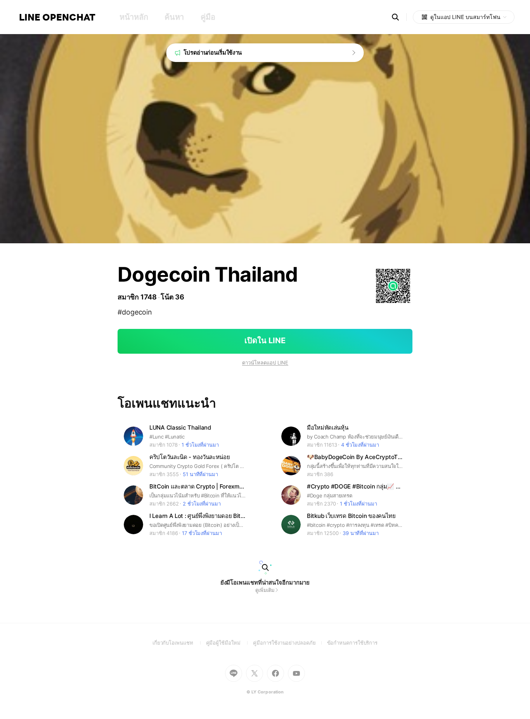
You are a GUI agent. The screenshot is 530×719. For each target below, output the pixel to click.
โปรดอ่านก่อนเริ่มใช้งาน (213, 52)
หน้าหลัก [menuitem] (134, 17)
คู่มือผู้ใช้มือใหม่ (229, 643)
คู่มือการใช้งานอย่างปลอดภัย (290, 643)
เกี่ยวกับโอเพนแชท (179, 643)
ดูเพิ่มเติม (265, 590)
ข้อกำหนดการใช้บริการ (352, 643)
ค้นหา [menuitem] (174, 17)
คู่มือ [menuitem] (208, 17)
